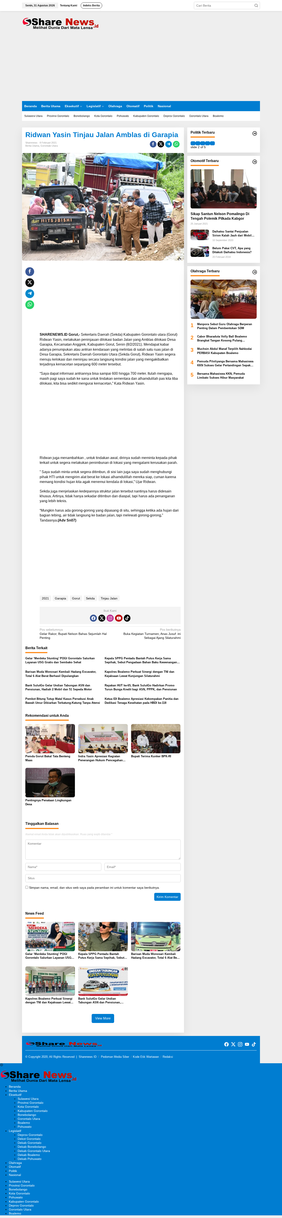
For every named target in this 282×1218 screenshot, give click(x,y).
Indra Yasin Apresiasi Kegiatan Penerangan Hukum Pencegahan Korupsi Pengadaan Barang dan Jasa (100, 758)
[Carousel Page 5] (212, 143)
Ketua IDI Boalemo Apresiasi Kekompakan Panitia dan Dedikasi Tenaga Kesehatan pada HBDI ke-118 (141, 700)
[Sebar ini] (153, 144)
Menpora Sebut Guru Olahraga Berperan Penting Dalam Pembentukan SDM (224, 326)
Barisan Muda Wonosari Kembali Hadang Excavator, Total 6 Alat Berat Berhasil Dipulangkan (60, 673)
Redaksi (168, 1056)
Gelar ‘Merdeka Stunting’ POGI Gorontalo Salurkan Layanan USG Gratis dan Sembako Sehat (60, 660)
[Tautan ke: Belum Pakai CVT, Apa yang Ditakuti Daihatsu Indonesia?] (200, 251)
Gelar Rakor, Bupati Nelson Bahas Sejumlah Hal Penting (73, 633)
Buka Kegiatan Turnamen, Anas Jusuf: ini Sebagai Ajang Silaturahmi (151, 633)
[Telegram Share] (168, 144)
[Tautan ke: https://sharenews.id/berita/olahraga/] (254, 272)
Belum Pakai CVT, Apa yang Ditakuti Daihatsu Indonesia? (232, 250)
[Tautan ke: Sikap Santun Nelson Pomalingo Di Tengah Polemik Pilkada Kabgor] (224, 188)
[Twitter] (101, 618)
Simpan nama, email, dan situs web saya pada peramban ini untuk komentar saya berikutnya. (94, 887)
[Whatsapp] (176, 144)
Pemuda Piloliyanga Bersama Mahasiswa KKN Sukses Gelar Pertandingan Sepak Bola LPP (225, 363)
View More (103, 1018)
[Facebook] (93, 618)
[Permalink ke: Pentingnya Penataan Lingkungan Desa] (50, 782)
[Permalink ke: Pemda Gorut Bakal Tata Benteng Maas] (50, 738)
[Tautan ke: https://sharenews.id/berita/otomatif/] (254, 161)
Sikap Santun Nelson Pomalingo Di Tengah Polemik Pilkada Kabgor (220, 216)
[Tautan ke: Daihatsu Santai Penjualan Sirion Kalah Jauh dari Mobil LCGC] (200, 234)
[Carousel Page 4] (207, 143)
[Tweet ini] (161, 144)
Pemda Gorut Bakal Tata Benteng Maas (47, 758)
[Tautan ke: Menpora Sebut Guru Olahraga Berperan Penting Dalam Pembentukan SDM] (224, 299)
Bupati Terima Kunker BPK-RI (151, 756)
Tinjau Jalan (109, 598)
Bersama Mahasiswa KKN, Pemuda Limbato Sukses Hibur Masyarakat (221, 375)
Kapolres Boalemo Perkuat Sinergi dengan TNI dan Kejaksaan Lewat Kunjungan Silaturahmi (139, 673)
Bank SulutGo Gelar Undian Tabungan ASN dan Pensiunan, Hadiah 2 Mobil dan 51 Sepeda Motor (58, 687)
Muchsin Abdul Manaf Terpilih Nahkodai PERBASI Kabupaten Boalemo (224, 350)
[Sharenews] (60, 22)
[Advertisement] (141, 68)
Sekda (90, 598)
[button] (256, 5)
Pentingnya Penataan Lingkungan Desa (48, 802)
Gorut (76, 598)
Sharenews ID (87, 1056)
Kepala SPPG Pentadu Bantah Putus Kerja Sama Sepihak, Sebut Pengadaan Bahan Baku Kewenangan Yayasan (141, 660)
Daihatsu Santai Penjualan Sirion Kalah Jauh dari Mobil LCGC (232, 234)
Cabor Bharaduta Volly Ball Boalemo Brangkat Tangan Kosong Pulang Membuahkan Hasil (222, 339)
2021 (45, 598)
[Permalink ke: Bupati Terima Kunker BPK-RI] (156, 738)
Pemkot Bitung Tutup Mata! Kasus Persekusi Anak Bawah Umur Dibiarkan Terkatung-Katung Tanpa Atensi (62, 700)
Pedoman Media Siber (115, 1056)
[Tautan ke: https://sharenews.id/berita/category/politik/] (254, 133)
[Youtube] (118, 618)
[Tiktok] (127, 618)
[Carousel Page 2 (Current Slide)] (197, 143)
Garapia (60, 598)
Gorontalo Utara (49, 145)
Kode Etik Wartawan (146, 1056)
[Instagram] (110, 618)
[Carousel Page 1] (193, 143)
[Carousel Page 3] (202, 143)
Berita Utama (32, 145)
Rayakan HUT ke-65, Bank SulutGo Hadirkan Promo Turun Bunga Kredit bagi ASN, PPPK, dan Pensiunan (141, 687)
